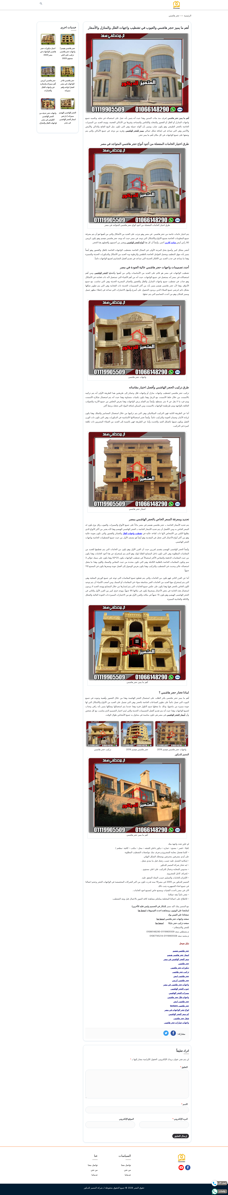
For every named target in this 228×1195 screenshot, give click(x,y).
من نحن (127, 1170)
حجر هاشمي (174, 15)
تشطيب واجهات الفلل (132, 533)
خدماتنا (128, 1174)
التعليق (184, 1067)
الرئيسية (187, 15)
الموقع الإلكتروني (126, 1119)
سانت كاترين (170, 242)
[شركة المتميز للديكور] (176, 4)
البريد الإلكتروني (180, 1119)
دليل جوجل (184, 943)
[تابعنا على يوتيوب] (181, 1168)
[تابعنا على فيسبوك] (187, 1168)
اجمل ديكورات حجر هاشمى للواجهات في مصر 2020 (48, 51)
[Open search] (41, 4)
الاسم (184, 1104)
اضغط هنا (142, 910)
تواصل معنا (126, 1165)
